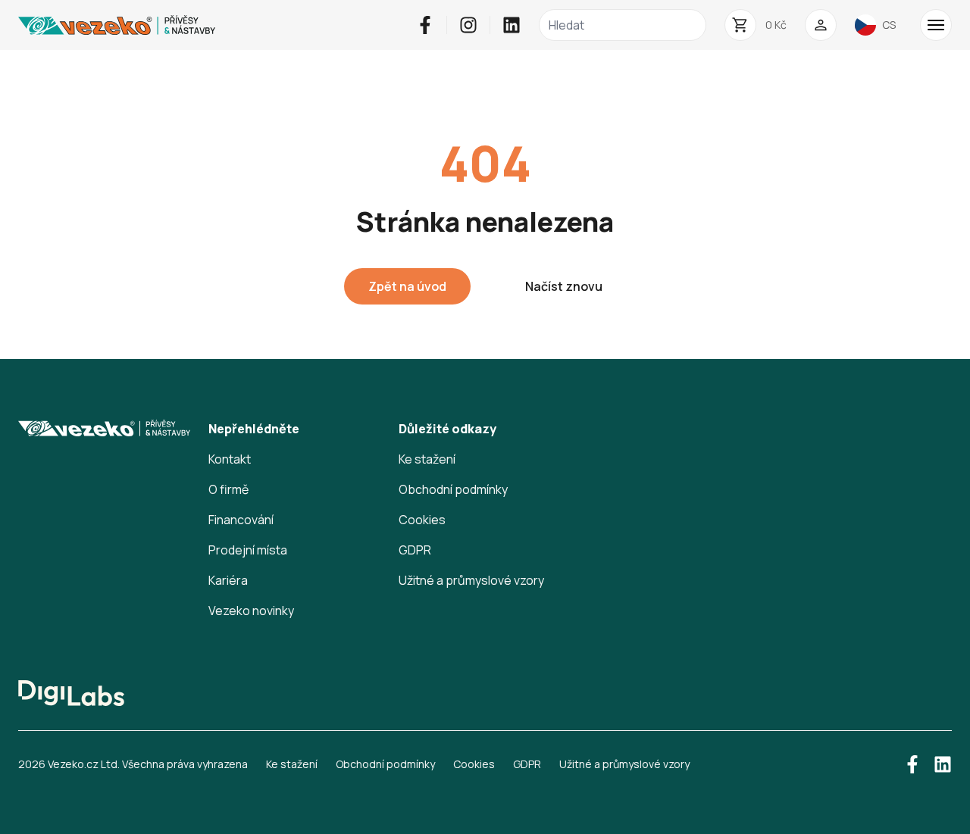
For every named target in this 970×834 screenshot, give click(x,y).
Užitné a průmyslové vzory (471, 580)
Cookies (422, 519)
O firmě (228, 489)
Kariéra (228, 580)
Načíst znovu (563, 286)
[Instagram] (468, 25)
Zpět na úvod (407, 286)
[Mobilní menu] (936, 25)
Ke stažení (427, 459)
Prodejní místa (247, 550)
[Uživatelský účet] (821, 25)
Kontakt (229, 459)
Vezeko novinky (251, 610)
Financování (241, 519)
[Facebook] (425, 25)
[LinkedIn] (511, 25)
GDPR (415, 550)
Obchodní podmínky (453, 489)
